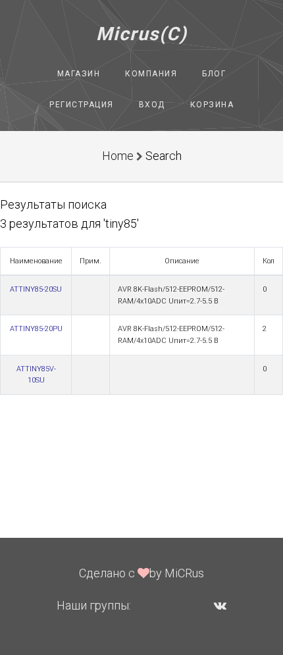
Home (118, 156)
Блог (214, 73)
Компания (151, 73)
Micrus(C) (142, 34)
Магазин (79, 73)
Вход (152, 104)
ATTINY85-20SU (36, 289)
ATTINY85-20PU (36, 329)
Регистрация (81, 104)
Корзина (212, 104)
